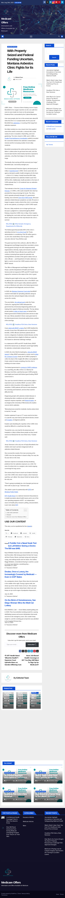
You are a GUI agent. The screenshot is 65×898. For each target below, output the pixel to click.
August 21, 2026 (41, 780)
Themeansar (4, 895)
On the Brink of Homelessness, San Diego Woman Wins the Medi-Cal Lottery (20, 602)
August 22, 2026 (10, 780)
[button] (59, 36)
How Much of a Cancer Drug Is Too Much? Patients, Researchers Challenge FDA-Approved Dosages (53, 100)
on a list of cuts (21, 232)
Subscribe (31, 644)
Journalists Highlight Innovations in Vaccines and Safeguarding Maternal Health (54, 819)
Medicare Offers (11, 882)
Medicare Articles (12, 46)
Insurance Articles (9, 772)
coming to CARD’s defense (29, 367)
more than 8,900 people (25, 197)
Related (9, 514)
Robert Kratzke (29, 400)
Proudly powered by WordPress (9, 893)
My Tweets (49, 144)
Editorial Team (19, 77)
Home (57, 894)
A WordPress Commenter (54, 126)
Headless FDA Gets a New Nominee (15, 795)
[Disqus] (21, 733)
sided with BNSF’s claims (16, 328)
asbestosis (16, 123)
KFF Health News (10, 496)
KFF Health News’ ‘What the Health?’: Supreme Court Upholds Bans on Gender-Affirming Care (13, 660)
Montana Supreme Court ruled (21, 291)
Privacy (62, 894)
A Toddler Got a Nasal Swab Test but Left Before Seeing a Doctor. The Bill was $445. (20, 545)
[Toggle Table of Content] (24, 510)
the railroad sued (20, 302)
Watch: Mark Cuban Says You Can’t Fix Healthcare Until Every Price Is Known (47, 777)
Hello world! (51, 129)
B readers (9, 420)
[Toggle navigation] (31, 36)
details (30, 526)
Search (48, 45)
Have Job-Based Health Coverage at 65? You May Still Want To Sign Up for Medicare (30, 660)
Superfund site (13, 171)
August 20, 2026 (10, 799)
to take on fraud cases (20, 311)
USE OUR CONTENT (12, 512)
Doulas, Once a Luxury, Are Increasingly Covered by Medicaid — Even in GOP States (21, 574)
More (24, 825)
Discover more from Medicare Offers (16, 516)
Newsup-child (25, 893)
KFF (17, 505)
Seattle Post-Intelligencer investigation (16, 138)
